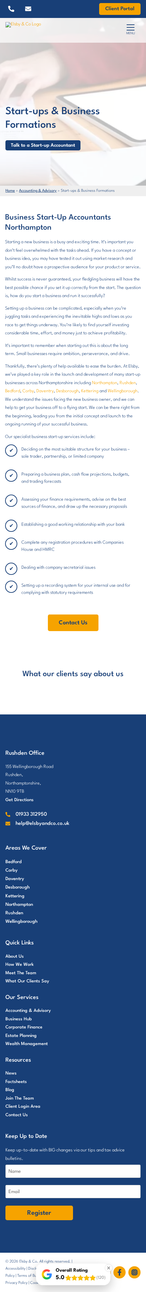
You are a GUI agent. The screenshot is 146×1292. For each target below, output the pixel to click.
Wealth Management (26, 1044)
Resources (18, 1060)
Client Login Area (22, 1106)
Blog (9, 1090)
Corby (28, 391)
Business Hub (18, 1019)
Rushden (128, 383)
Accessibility (15, 1269)
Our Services (21, 997)
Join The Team (19, 1098)
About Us (14, 956)
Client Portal (119, 9)
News (11, 1073)
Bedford (12, 391)
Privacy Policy (16, 1283)
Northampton (104, 383)
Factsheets (16, 1082)
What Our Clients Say (27, 981)
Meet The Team (20, 973)
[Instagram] (134, 1272)
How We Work (19, 964)
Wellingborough (123, 391)
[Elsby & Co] (47, 30)
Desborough (67, 391)
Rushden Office (24, 753)
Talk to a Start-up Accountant (43, 145)
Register (39, 1213)
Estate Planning (21, 1036)
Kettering (89, 391)
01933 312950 (31, 814)
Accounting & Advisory (38, 191)
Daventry (45, 391)
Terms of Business (32, 1276)
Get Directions (19, 800)
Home (10, 191)
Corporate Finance (23, 1027)
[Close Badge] (108, 1268)
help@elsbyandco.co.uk (42, 823)
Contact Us (73, 623)
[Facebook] (120, 1272)
